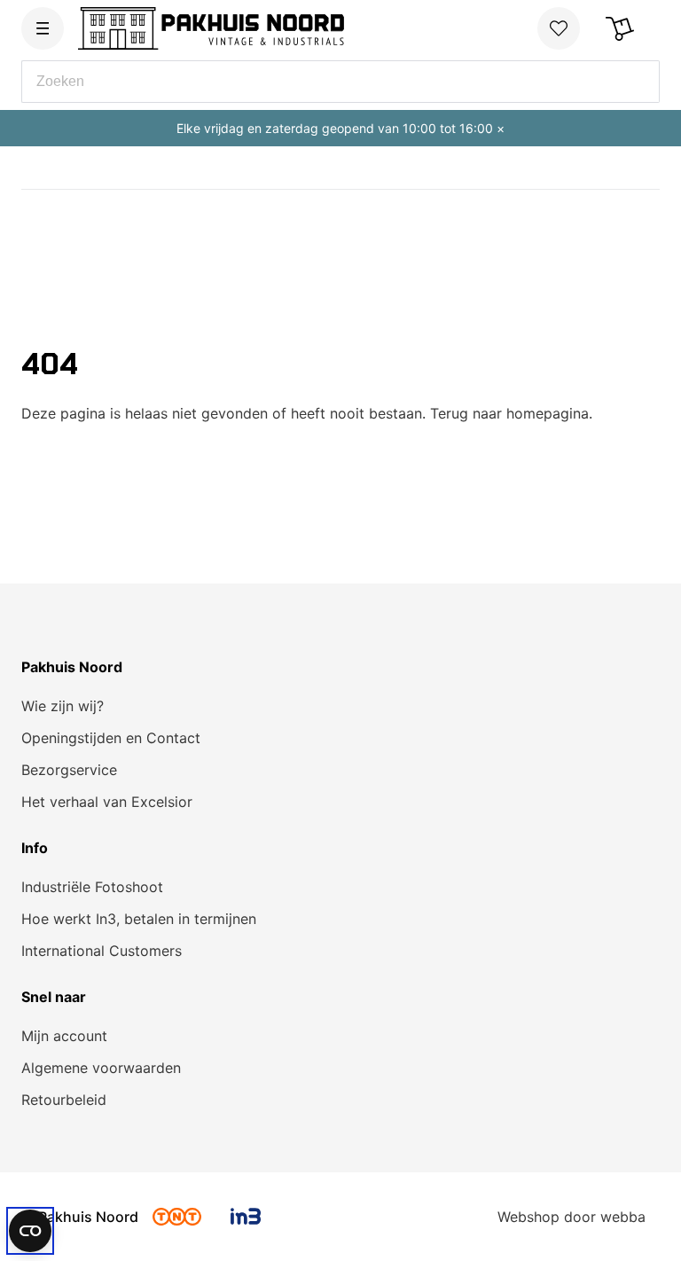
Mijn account (64, 1036)
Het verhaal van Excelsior (106, 802)
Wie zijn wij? (62, 706)
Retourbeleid (63, 1099)
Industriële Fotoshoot (92, 887)
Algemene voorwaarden (101, 1068)
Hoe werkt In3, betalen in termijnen (138, 919)
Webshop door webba (571, 1217)
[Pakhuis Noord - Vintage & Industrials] (211, 28)
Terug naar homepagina (509, 413)
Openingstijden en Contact (110, 738)
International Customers (101, 950)
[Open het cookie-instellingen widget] (30, 1231)
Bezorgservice (69, 770)
